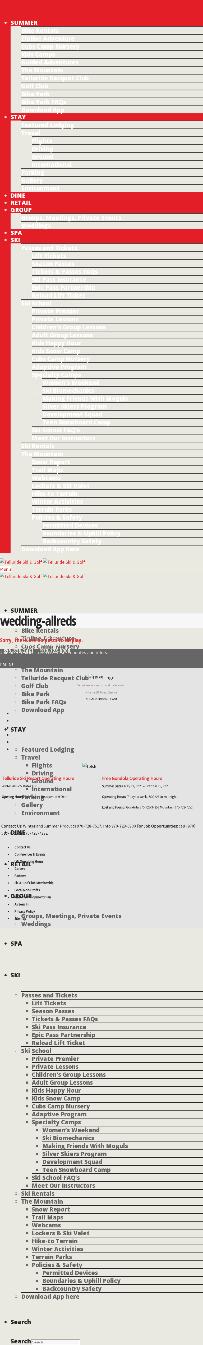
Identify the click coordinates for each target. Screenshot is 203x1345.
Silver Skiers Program (74, 406)
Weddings (36, 225)
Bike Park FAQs (43, 102)
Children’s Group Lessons (69, 327)
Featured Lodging (47, 125)
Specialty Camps (56, 374)
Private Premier (55, 311)
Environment (40, 188)
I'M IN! (6, 664)
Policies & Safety (57, 517)
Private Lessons (55, 319)
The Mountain (42, 70)
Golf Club (34, 86)
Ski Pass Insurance (59, 279)
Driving (42, 148)
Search (21, 1341)
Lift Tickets (49, 256)
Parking (32, 172)
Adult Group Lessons (62, 335)
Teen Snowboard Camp (76, 422)
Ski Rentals (37, 446)
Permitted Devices (70, 525)
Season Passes (53, 263)
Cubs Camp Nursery (50, 46)
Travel (30, 133)
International (52, 164)
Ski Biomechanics (68, 390)
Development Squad (72, 414)
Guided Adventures (50, 62)
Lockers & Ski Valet (61, 485)
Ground (43, 156)
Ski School (36, 303)
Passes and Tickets (49, 248)
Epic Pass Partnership (63, 287)
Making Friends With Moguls (85, 398)
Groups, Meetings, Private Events (71, 217)
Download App (42, 110)
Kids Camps (38, 54)
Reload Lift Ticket (58, 295)
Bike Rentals (40, 30)
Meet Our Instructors (63, 438)
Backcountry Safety (72, 541)
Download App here (50, 549)
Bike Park (35, 94)
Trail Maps (47, 470)
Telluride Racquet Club (55, 78)
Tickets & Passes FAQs (65, 271)
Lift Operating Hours (29, 861)
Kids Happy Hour (56, 343)
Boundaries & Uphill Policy (81, 533)
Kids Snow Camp (56, 351)
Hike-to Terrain (55, 493)
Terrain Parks (52, 509)
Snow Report (51, 462)
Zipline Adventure (48, 38)
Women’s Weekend (71, 382)
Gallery (32, 180)
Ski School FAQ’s (56, 430)
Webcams (46, 478)
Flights (42, 141)
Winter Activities (57, 501)
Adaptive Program (59, 367)
